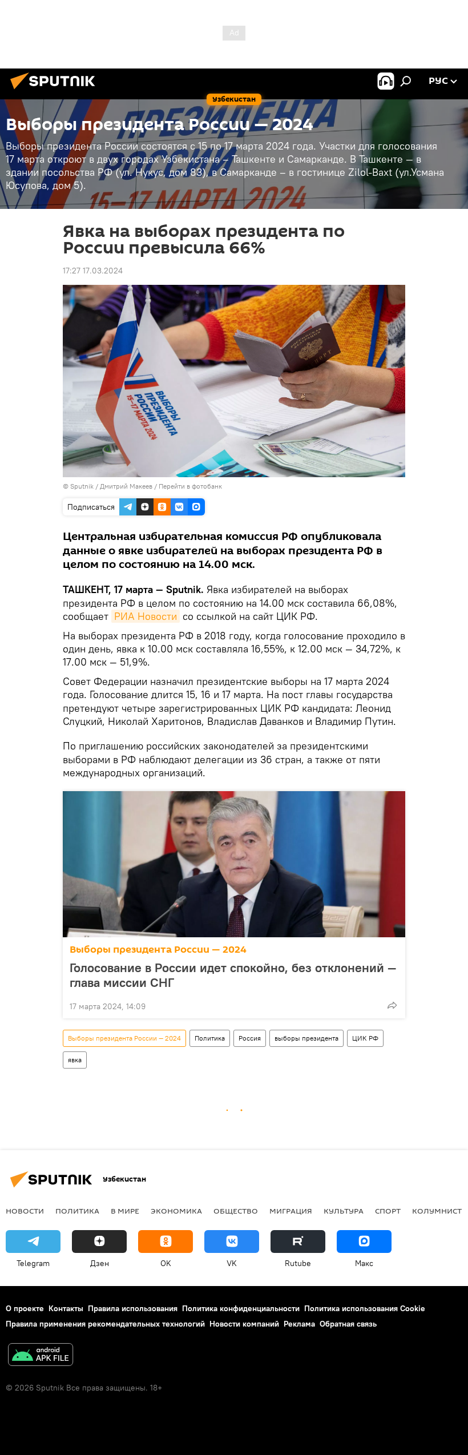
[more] (392, 1005)
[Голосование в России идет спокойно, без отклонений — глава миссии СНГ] (234, 864)
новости (25, 1211)
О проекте (25, 1308)
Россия (250, 1038)
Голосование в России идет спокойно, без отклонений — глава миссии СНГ (233, 975)
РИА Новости (145, 616)
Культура (344, 1211)
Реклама (299, 1324)
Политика (210, 1038)
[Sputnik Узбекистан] (56, 91)
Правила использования (132, 1308)
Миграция (290, 1211)
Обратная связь (348, 1324)
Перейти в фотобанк (190, 486)
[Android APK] (40, 1356)
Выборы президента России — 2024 (158, 949)
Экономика (176, 1211)
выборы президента (306, 1038)
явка (75, 1059)
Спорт (388, 1211)
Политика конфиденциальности (241, 1308)
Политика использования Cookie (364, 1308)
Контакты (66, 1308)
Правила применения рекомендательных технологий (105, 1324)
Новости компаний (244, 1324)
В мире (125, 1211)
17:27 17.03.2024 (93, 270)
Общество (235, 1211)
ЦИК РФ (365, 1038)
